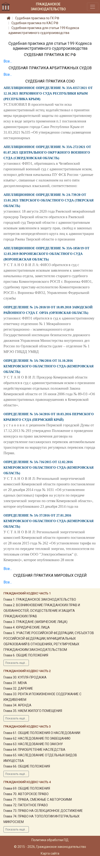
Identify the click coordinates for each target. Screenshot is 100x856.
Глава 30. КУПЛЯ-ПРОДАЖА (25, 677)
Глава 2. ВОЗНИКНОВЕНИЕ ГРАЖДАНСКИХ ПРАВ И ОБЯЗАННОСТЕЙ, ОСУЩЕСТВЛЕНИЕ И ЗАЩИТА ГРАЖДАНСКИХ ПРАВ (41, 610)
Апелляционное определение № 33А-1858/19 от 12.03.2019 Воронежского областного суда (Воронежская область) (46, 254)
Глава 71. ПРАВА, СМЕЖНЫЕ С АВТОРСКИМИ (37, 799)
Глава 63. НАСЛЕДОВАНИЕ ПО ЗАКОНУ (33, 744)
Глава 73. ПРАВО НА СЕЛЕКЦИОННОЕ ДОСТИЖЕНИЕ (43, 811)
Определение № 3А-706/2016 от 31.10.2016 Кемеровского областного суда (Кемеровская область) (48, 366)
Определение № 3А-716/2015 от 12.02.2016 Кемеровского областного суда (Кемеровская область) (48, 467)
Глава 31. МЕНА (15, 683)
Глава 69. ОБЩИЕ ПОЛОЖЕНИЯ (26, 788)
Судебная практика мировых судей (50, 575)
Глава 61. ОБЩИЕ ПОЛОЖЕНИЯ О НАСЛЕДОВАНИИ (41, 733)
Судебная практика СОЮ (50, 81)
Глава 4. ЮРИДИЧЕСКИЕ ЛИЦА (26, 627)
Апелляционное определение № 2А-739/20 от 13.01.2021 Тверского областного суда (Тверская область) (48, 200)
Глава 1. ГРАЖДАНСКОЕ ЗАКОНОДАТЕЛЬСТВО (39, 599)
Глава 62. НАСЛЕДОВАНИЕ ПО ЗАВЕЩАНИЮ (36, 738)
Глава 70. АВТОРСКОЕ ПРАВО (26, 794)
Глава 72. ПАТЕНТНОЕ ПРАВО (25, 805)
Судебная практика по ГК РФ (37, 18)
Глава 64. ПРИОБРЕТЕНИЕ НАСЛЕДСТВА (34, 749)
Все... (7, 61)
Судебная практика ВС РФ (50, 55)
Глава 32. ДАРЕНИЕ (18, 688)
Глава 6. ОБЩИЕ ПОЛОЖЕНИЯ (25, 655)
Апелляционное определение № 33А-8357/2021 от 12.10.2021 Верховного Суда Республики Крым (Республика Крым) (48, 93)
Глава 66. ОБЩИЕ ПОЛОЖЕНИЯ (26, 766)
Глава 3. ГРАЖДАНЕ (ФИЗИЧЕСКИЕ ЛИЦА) (35, 622)
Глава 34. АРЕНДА (17, 705)
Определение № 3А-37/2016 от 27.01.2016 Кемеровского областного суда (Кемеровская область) (48, 521)
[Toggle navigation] (92, 7)
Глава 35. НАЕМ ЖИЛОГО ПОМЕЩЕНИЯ (32, 711)
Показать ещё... (16, 663)
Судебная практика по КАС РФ (34, 23)
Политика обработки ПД (50, 840)
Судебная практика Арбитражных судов (50, 68)
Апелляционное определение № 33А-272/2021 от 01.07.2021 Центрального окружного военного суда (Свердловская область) (47, 152)
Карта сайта (50, 853)
